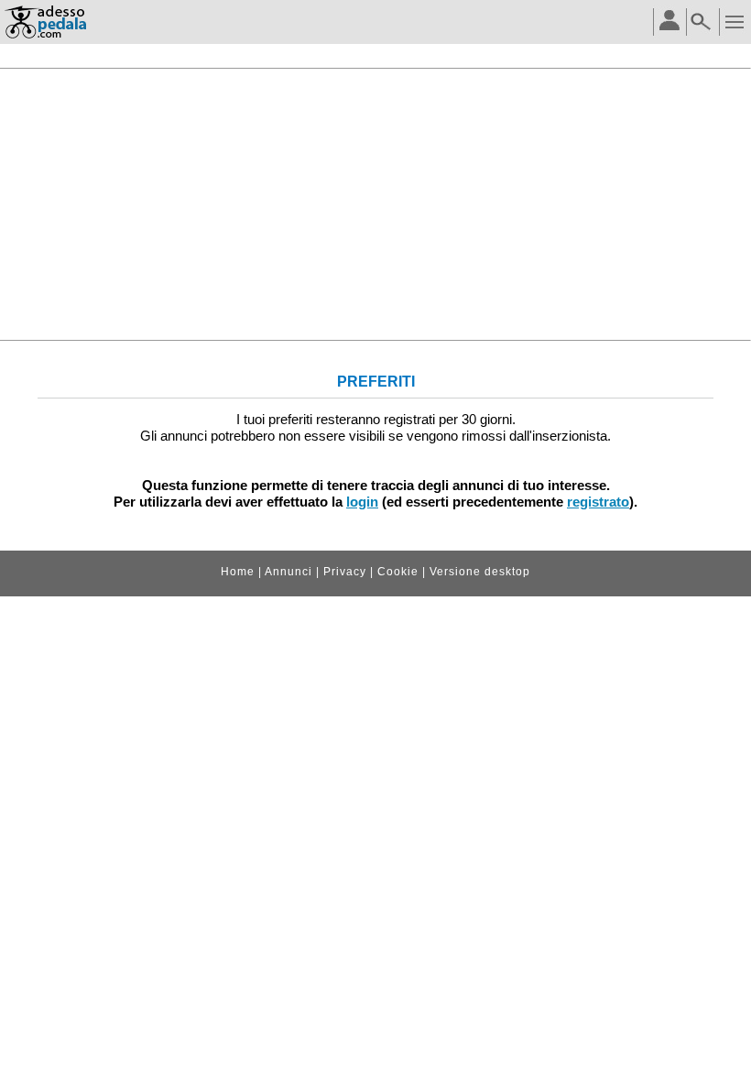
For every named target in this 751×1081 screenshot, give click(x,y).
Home (238, 571)
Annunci (288, 571)
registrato (598, 501)
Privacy (344, 571)
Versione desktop (480, 571)
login (362, 501)
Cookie (398, 571)
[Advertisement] (375, 204)
